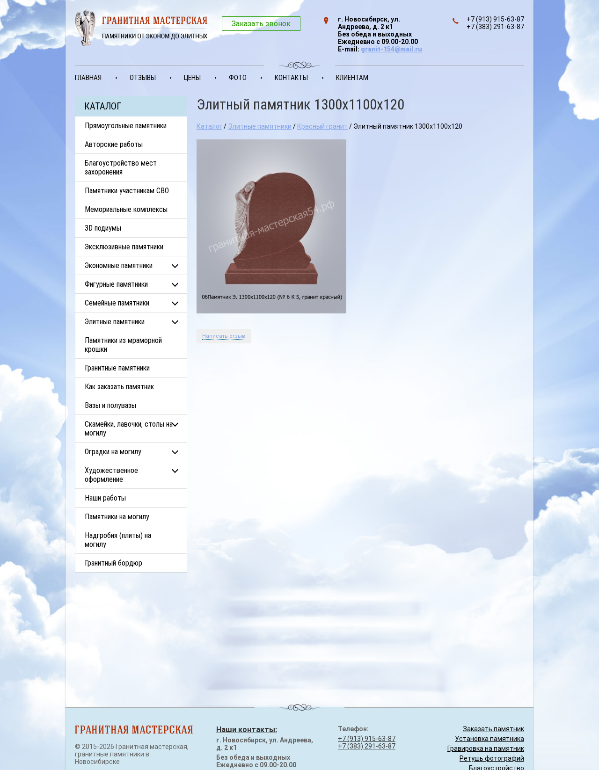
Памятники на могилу (117, 516)
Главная (88, 77)
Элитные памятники (115, 321)
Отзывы (143, 77)
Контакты (291, 77)
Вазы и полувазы (110, 405)
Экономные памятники (119, 265)
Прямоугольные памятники (126, 125)
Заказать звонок (261, 23)
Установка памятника (489, 738)
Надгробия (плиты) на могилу (118, 540)
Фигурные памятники (116, 284)
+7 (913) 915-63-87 (366, 738)
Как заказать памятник (119, 386)
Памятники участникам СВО (127, 190)
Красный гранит (322, 126)
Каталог (209, 126)
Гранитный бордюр (113, 563)
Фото (238, 77)
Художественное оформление (111, 475)
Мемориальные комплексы (126, 209)
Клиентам (352, 77)
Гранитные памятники (117, 367)
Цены (192, 77)
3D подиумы (103, 228)
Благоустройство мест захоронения (121, 167)
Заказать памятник (493, 729)
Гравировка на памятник (485, 748)
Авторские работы (114, 144)
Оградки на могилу (113, 451)
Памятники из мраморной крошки (123, 345)
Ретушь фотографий (492, 758)
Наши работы (105, 498)
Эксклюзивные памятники (124, 246)
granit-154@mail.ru (391, 49)
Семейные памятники (117, 302)
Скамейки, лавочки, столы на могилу (129, 428)
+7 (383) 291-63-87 (366, 746)
